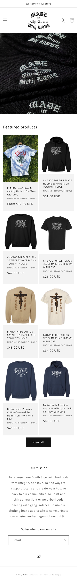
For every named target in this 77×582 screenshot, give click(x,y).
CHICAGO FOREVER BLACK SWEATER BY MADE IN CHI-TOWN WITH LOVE (21, 260)
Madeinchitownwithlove (33, 575)
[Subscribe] (64, 540)
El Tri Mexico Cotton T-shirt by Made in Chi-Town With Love (21, 191)
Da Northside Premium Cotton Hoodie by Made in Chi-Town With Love (57, 408)
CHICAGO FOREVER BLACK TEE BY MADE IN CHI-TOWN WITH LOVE (58, 264)
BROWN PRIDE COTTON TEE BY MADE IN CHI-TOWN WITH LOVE (58, 338)
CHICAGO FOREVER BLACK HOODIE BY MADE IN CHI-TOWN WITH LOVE (57, 183)
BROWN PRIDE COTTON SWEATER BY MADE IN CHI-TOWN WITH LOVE (21, 335)
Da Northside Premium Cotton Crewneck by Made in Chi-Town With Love (20, 413)
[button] (5, 20)
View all (38, 442)
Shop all (38, 74)
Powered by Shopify (52, 575)
